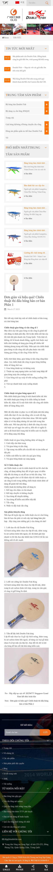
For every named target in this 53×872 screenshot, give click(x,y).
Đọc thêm (29, 174)
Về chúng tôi (9, 753)
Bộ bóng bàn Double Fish (16, 104)
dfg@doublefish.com (13, 839)
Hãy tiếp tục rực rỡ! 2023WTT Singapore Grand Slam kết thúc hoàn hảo (28, 695)
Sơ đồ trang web (10, 774)
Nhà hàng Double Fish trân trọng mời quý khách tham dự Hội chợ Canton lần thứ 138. (29, 80)
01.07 (7, 69)
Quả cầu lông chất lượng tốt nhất (17, 822)
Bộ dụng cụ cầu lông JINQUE (18, 111)
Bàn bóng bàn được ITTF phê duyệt (18, 812)
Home (6, 38)
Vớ (7, 138)
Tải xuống (8, 784)
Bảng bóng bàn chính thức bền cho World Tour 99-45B (35, 208)
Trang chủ (10, 118)
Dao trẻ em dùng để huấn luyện (16, 817)
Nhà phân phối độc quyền (14, 763)
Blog (5, 768)
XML (6, 779)
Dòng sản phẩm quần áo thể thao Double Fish (24, 131)
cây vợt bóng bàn (34, 518)
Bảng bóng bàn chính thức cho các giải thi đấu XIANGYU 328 (35, 230)
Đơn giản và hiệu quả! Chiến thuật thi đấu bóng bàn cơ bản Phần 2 (29, 702)
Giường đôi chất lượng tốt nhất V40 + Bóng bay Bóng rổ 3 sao (35, 253)
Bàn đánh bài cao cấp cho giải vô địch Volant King (35, 185)
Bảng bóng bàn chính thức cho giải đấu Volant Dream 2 (35, 163)
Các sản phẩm (9, 758)
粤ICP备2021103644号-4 (40, 860)
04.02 (7, 58)
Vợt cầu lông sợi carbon (13, 801)
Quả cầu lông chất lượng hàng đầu (17, 806)
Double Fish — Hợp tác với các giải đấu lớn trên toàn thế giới (29, 69)
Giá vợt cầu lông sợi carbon (15, 827)
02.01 (7, 80)
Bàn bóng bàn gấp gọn (12, 796)
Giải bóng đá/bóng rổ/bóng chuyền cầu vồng (23, 124)
